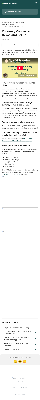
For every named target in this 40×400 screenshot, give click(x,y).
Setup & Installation (8, 24)
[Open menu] (36, 3)
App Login (23, 387)
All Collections (6, 22)
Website (15, 387)
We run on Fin (21, 395)
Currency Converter (19, 22)
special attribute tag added (11, 174)
